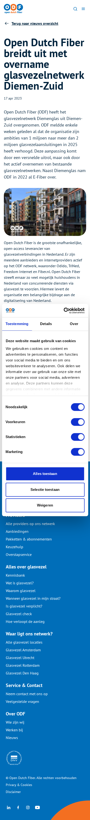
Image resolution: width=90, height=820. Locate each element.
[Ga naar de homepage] (13, 9)
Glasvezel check (19, 613)
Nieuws (12, 737)
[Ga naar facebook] (18, 807)
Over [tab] (74, 324)
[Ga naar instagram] (28, 807)
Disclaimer (13, 792)
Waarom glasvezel (21, 590)
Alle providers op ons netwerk (30, 523)
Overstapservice (19, 554)
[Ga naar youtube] (37, 807)
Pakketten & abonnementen (29, 539)
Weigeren (45, 505)
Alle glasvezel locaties (24, 642)
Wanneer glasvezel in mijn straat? (33, 598)
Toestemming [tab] (17, 324)
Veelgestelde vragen (22, 701)
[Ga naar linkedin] (9, 807)
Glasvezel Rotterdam (23, 665)
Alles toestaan (45, 474)
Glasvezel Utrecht (20, 657)
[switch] (77, 422)
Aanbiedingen (17, 531)
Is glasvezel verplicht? (24, 606)
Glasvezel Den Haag (22, 673)
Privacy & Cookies (19, 785)
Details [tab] (46, 324)
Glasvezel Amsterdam (23, 649)
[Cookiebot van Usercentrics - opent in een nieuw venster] (64, 310)
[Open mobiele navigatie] (83, 9)
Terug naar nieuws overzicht (35, 23)
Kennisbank (15, 575)
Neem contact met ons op (27, 693)
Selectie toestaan (45, 489)
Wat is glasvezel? (20, 582)
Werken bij (14, 729)
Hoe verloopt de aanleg (25, 621)
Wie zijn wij (15, 722)
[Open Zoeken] (75, 9)
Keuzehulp (14, 546)
